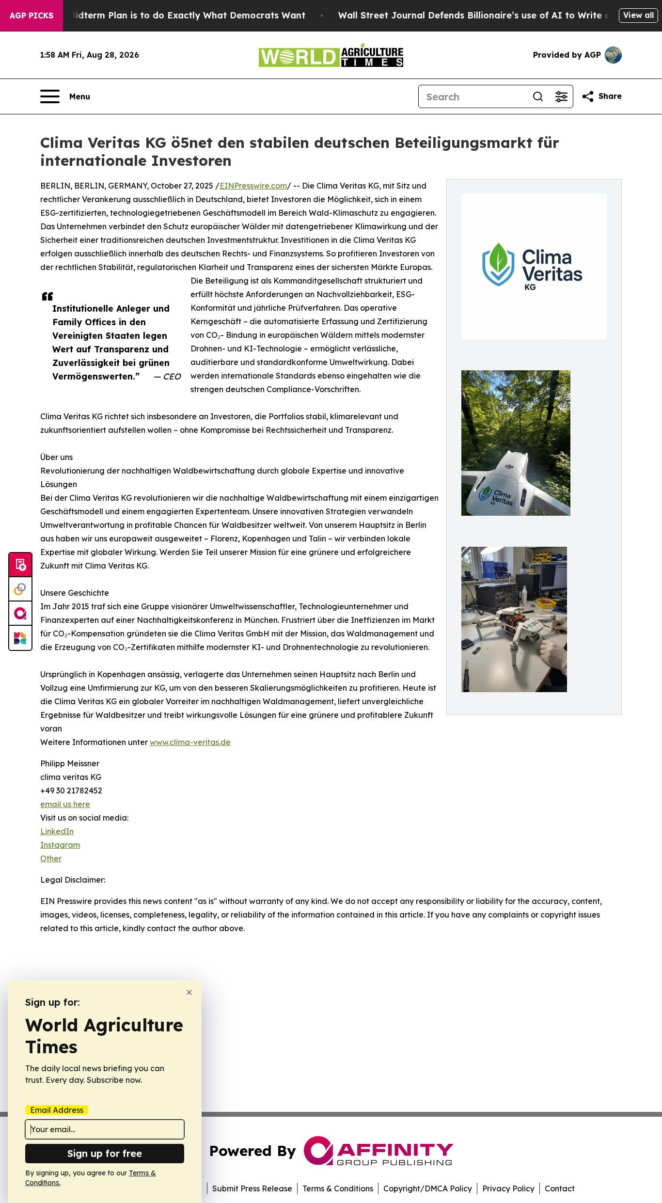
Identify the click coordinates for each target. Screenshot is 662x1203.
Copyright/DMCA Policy (427, 1188)
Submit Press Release (252, 1188)
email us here (65, 804)
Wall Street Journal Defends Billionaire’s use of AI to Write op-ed (484, 15)
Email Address (56, 1110)
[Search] (538, 96)
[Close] (189, 992)
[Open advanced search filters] (561, 96)
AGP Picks (31, 15)
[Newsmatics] (20, 638)
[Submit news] (20, 565)
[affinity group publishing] (20, 614)
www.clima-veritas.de (190, 742)
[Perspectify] (20, 589)
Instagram (60, 845)
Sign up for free (104, 1153)
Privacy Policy (508, 1188)
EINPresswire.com (253, 185)
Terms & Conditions (337, 1188)
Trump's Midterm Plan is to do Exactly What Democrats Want (167, 15)
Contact (560, 1188)
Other (51, 858)
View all (638, 15)
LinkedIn (57, 831)
